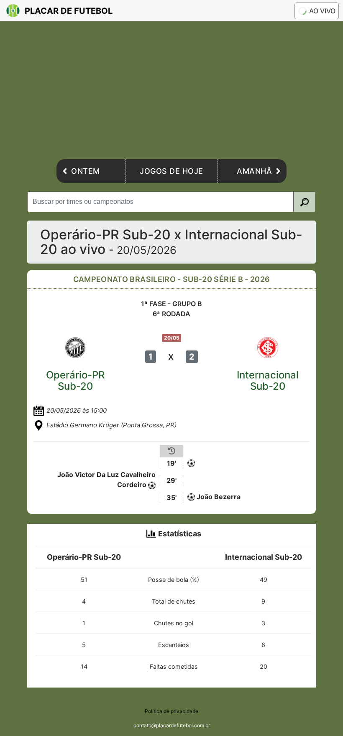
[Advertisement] (171, 92)
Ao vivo (322, 11)
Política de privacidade (171, 711)
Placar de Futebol (69, 11)
